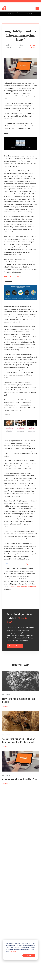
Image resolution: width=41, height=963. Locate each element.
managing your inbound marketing (22, 586)
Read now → (6, 707)
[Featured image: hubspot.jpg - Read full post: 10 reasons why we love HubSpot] (20, 761)
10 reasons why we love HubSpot (20, 778)
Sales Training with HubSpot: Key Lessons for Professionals (18, 740)
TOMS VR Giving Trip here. (14, 277)
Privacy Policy (13, 951)
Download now (14, 646)
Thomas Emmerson (31, 46)
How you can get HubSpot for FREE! (18, 700)
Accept (29, 955)
